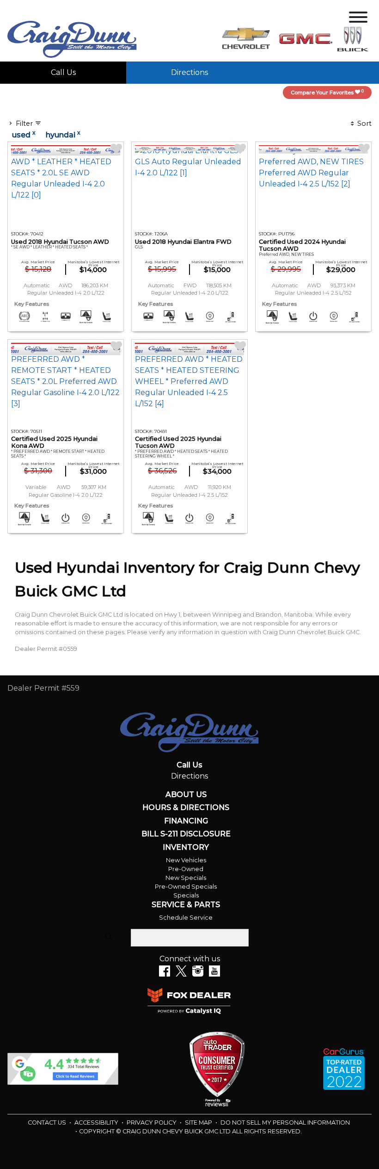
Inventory (186, 847)
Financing (186, 821)
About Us (186, 795)
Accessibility (97, 1122)
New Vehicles (186, 860)
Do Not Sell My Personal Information (285, 1122)
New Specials (185, 877)
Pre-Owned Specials (186, 886)
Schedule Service (186, 917)
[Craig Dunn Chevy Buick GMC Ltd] (72, 38)
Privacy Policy (152, 1122)
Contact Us (47, 1122)
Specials (186, 895)
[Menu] (358, 19)
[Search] (108, 937)
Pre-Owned (185, 869)
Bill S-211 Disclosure (186, 834)
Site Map (199, 1122)
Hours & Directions (185, 808)
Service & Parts (186, 905)
